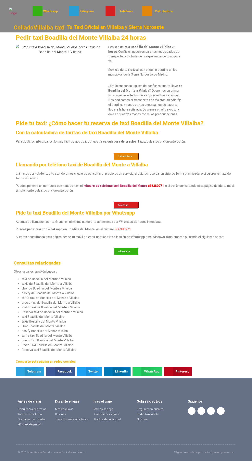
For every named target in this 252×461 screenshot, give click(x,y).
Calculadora (164, 11)
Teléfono (126, 11)
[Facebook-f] (191, 411)
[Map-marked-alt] (211, 411)
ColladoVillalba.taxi (39, 27)
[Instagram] (220, 411)
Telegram (87, 11)
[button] (30, 371)
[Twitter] (201, 411)
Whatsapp (50, 11)
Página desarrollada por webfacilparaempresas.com (204, 452)
